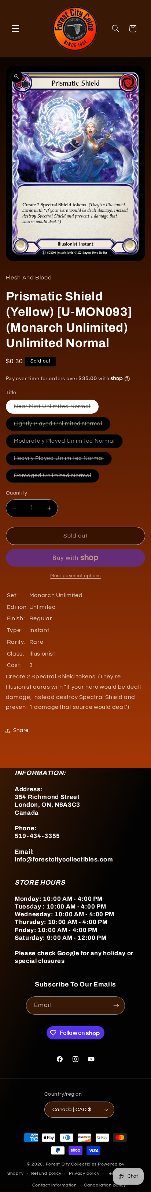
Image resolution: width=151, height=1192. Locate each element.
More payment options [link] (75, 576)
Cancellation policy (105, 1185)
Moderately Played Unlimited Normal (68, 443)
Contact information (54, 1185)
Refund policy (46, 1173)
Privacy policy (84, 1173)
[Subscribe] (116, 1005)
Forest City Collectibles (71, 1164)
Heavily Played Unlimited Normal (63, 460)
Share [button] (21, 730)
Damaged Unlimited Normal (56, 477)
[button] (15, 28)
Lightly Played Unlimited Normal (62, 426)
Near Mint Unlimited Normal (56, 408)
